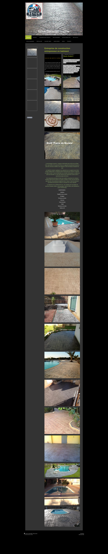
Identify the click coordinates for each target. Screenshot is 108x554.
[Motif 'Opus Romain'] (52, 93)
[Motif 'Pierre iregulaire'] (71, 81)
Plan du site (35, 533)
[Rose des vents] (52, 120)
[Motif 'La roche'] (52, 79)
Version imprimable (28, 533)
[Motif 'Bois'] (52, 107)
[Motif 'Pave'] (71, 122)
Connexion (82, 533)
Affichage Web (81, 534)
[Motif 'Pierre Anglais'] (71, 95)
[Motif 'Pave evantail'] (71, 109)
